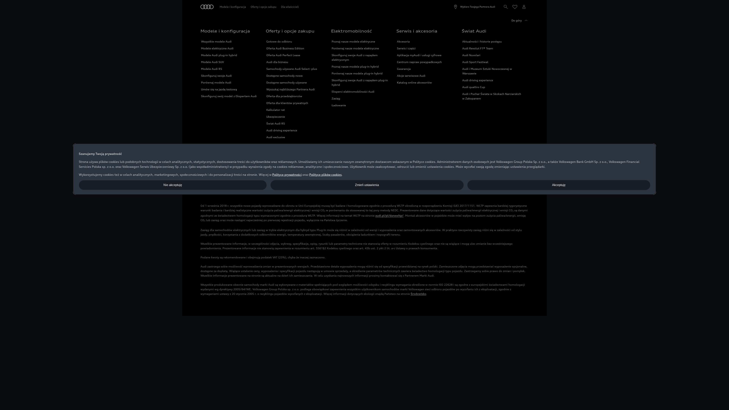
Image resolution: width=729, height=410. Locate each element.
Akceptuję (559, 185)
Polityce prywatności (287, 175)
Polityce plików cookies (325, 175)
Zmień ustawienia (367, 185)
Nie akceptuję (172, 185)
